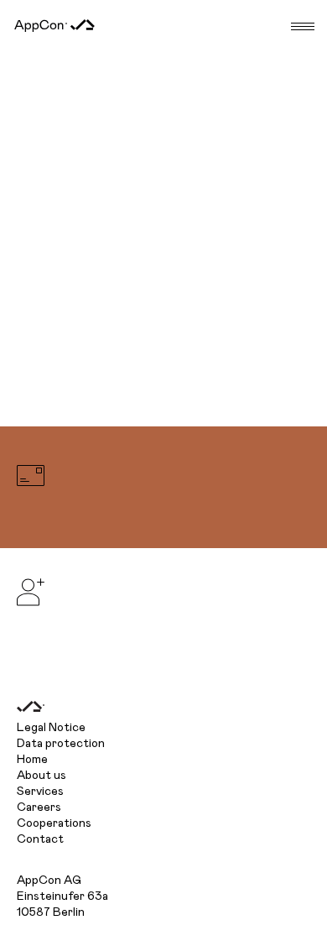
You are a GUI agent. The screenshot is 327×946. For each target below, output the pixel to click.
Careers (39, 807)
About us (41, 775)
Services (40, 791)
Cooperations (54, 823)
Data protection (61, 744)
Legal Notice (51, 728)
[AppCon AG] (54, 25)
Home (32, 760)
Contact (40, 839)
